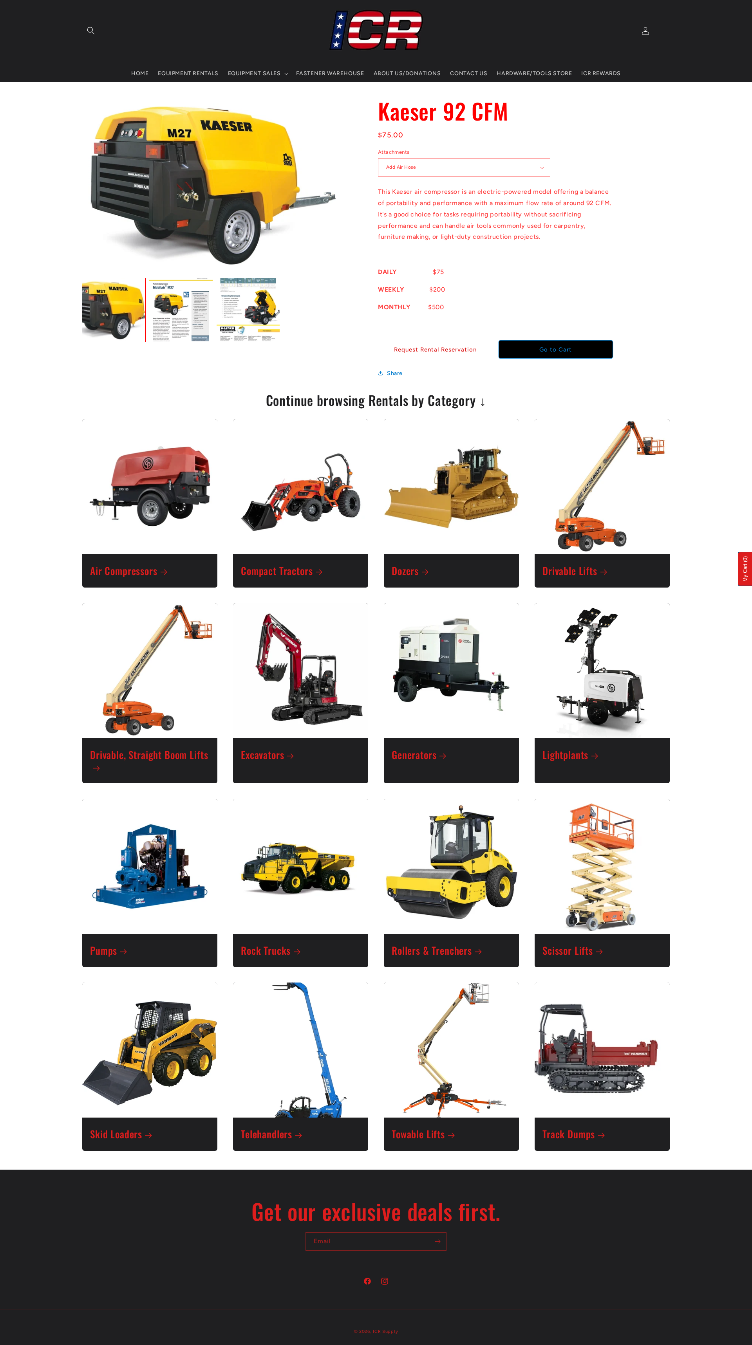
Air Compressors (123, 571)
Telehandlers (266, 1134)
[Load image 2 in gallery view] (180, 309)
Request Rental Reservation (435, 349)
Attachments (393, 152)
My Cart (745, 569)
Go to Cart (555, 349)
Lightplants (565, 755)
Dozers (405, 571)
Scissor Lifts (567, 951)
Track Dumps (568, 1134)
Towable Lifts (418, 1134)
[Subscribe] (437, 1241)
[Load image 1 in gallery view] (113, 309)
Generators (414, 755)
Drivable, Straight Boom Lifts (149, 755)
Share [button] (395, 373)
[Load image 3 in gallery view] (248, 309)
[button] (90, 30)
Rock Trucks (266, 951)
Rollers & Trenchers (432, 951)
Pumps (103, 951)
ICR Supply (385, 1331)
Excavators (262, 755)
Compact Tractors (277, 571)
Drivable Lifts (569, 571)
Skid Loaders (116, 1134)
